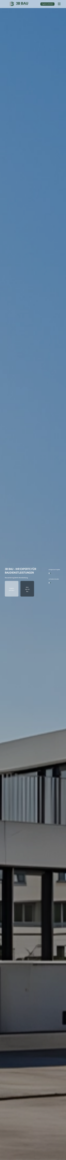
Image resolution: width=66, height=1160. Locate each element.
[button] (59, 4)
